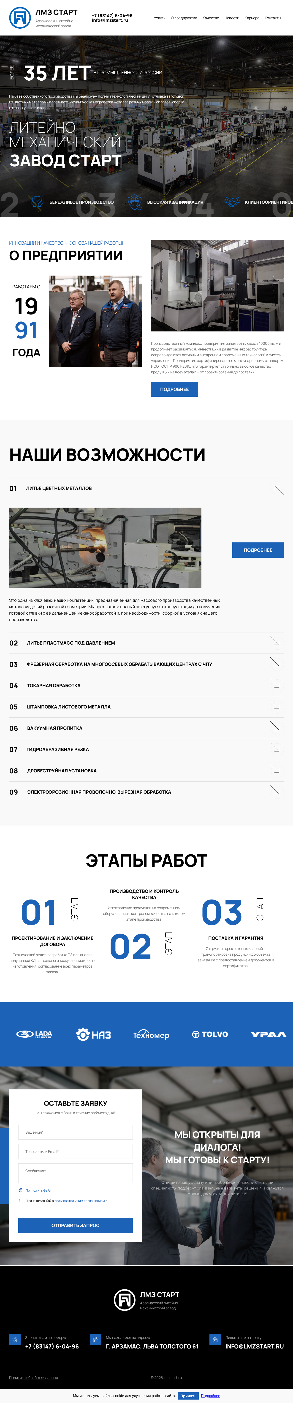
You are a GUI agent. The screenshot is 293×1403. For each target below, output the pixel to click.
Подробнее (210, 1396)
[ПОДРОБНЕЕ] (174, 377)
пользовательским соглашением (79, 1200)
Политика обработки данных (33, 1377)
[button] (174, 389)
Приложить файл (38, 1190)
